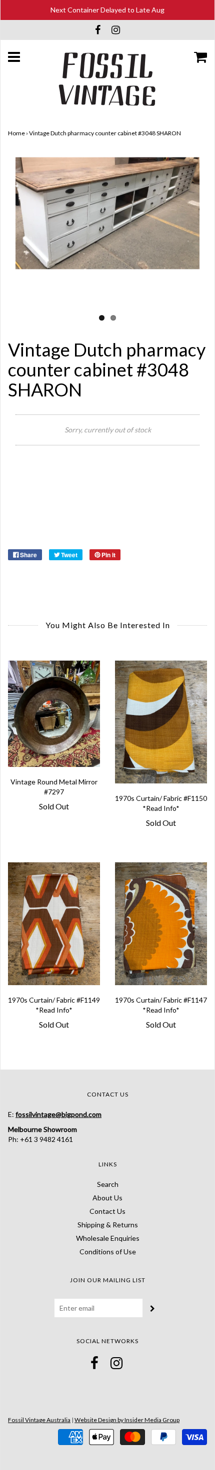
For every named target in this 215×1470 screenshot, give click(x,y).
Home (16, 133)
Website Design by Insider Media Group (127, 1420)
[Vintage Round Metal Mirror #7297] (54, 714)
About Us (107, 1197)
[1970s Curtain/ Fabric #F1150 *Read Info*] (161, 722)
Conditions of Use (108, 1251)
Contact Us (108, 1211)
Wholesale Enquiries (108, 1238)
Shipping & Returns (108, 1224)
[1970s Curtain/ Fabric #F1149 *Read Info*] (54, 923)
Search (107, 1184)
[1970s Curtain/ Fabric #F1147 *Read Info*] (161, 923)
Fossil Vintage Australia (39, 1420)
